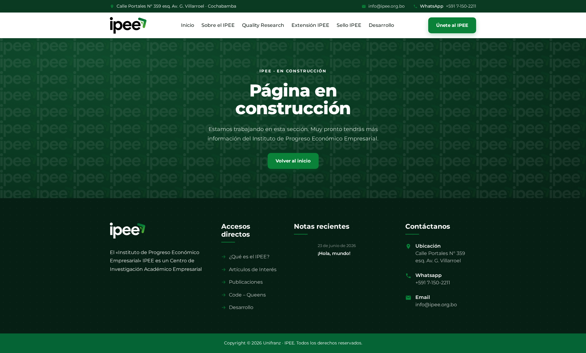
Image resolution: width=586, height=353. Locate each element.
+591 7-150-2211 (461, 6)
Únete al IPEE (452, 25)
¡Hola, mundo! (334, 253)
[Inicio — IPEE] (127, 230)
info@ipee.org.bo (386, 6)
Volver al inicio (293, 161)
